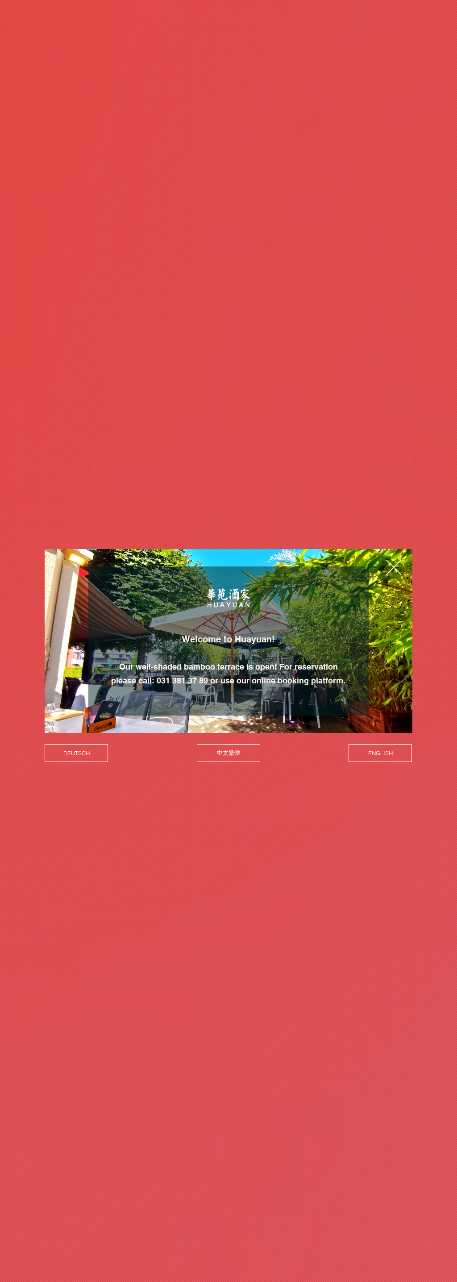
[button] (394, 567)
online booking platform (297, 680)
